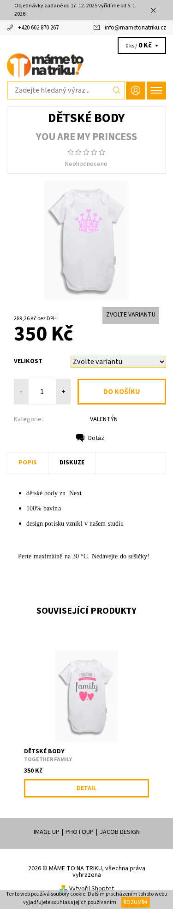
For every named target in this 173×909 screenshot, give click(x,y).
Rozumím (135, 902)
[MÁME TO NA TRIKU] (86, 65)
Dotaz (96, 438)
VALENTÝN (104, 419)
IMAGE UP (47, 832)
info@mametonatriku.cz (135, 27)
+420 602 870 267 (38, 27)
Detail (86, 788)
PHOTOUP (80, 832)
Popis (27, 462)
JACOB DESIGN (120, 832)
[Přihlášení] (135, 91)
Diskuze (72, 462)
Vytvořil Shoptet (91, 888)
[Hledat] (117, 90)
